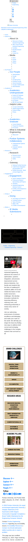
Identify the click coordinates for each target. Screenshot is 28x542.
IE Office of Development (19, 205)
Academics (8, 88)
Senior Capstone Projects (19, 178)
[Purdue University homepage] (14, 25)
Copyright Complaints (17, 514)
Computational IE (14, 422)
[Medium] (13, 16)
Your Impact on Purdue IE (19, 198)
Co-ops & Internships (18, 106)
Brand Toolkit (6, 516)
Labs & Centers (16, 157)
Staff (14, 78)
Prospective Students (18, 98)
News (14, 57)
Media (6, 207)
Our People (8, 69)
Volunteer (15, 183)
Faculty (14, 76)
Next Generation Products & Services (14, 415)
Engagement (8, 173)
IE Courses (15, 100)
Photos (14, 63)
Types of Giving (16, 202)
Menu (14, 31)
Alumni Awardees (17, 83)
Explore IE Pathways (18, 95)
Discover (6, 478)
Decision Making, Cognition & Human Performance (14, 406)
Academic (6, 236)
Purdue (14, 3)
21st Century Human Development (14, 390)
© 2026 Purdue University (10, 505)
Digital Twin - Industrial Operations (14, 366)
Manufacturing (14, 454)
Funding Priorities (17, 200)
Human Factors (14, 449)
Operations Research (14, 464)
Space (14, 379)
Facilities (15, 48)
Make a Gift (15, 203)
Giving (7, 193)
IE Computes (14, 384)
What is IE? (15, 134)
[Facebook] (12, 11)
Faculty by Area (16, 79)
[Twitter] (12, 13)
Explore (6, 481)
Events (14, 59)
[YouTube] (13, 9)
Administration (16, 74)
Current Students (17, 97)
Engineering (15, 4)
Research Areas (17, 155)
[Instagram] (12, 8)
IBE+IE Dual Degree (18, 102)
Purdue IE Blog (16, 110)
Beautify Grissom (17, 49)
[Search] (10, 20)
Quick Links (14, 1)
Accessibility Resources (14, 526)
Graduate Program (18, 236)
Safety (14, 158)
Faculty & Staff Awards (18, 84)
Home (6, 34)
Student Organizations (18, 108)
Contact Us (15, 53)
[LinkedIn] (12, 15)
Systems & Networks (14, 427)
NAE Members (16, 86)
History (14, 51)
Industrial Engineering (10, 247)
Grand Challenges (8, 231)
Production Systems (14, 459)
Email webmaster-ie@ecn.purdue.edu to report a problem (12, 530)
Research (7, 150)
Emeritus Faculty (17, 81)
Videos (14, 61)
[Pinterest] (15, 494)
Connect (6, 484)
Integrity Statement (8, 509)
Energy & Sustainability (14, 374)
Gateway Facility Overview (19, 165)
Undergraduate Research (10, 241)
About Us (7, 36)
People (6, 487)
